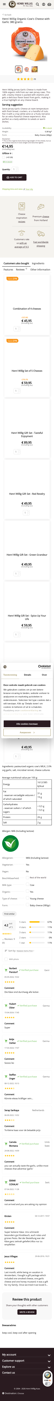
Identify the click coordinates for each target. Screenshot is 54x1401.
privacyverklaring (12, 714)
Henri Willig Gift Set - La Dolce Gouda (27, 737)
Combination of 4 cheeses (27, 308)
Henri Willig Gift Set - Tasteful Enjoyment (27, 434)
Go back (7, 14)
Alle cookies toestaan (27, 724)
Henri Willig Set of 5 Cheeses (27, 370)
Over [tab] (44, 675)
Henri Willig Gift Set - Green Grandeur (27, 554)
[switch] (47, 1383)
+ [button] (17, 168)
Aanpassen (25, 732)
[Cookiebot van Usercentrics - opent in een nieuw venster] (38, 667)
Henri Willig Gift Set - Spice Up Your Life (27, 617)
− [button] (17, 170)
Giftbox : (7, 153)
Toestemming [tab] (10, 675)
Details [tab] (27, 675)
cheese (45, 216)
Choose (20, 1393)
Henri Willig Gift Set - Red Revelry (27, 493)
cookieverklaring (29, 710)
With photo (14, 959)
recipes (21, 221)
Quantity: (6, 169)
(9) (34, 79)
